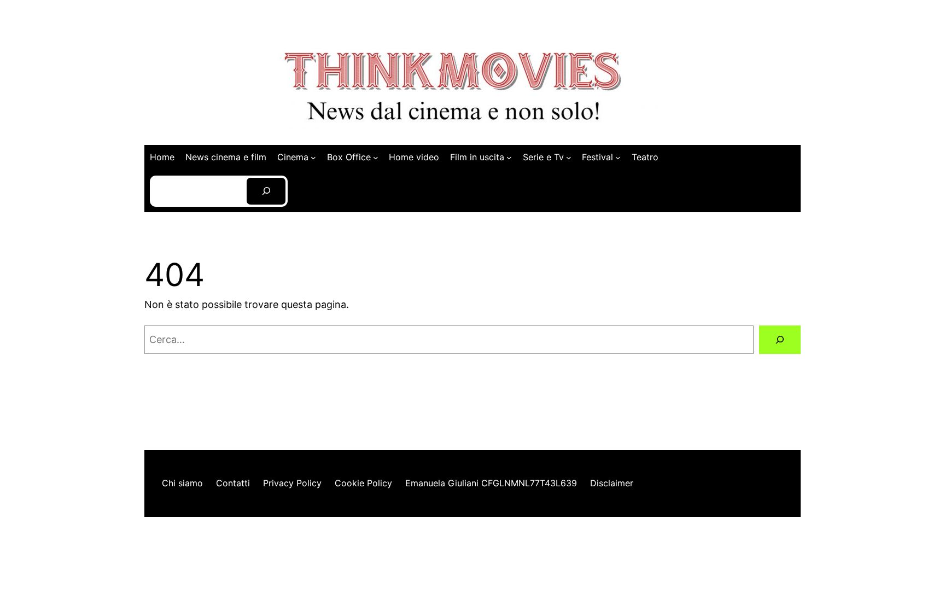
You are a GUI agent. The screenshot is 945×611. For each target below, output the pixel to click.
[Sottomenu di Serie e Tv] (568, 157)
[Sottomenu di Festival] (618, 157)
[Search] (266, 191)
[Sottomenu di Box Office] (375, 157)
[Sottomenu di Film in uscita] (509, 157)
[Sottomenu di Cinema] (313, 157)
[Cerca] (780, 339)
